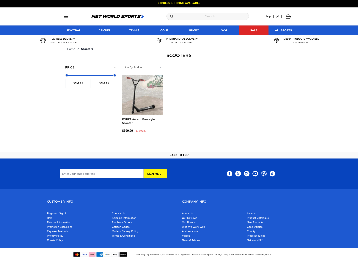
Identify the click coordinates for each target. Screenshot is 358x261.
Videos (186, 235)
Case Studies (255, 226)
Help (268, 16)
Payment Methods (57, 231)
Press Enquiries (256, 235)
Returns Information (58, 222)
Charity (251, 231)
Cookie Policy (55, 240)
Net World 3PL (255, 240)
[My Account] (277, 16)
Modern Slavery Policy (125, 231)
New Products (255, 222)
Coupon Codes (121, 226)
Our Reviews (189, 217)
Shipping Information (124, 217)
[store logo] (118, 16)
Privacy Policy (55, 235)
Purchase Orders (122, 222)
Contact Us (118, 213)
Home (71, 49)
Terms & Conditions (123, 235)
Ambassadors (190, 231)
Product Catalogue (258, 217)
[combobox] (208, 16)
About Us (187, 213)
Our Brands (189, 222)
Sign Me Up (155, 173)
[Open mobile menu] (66, 16)
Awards (251, 213)
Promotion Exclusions (59, 226)
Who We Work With (193, 226)
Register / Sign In (57, 213)
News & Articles (191, 240)
